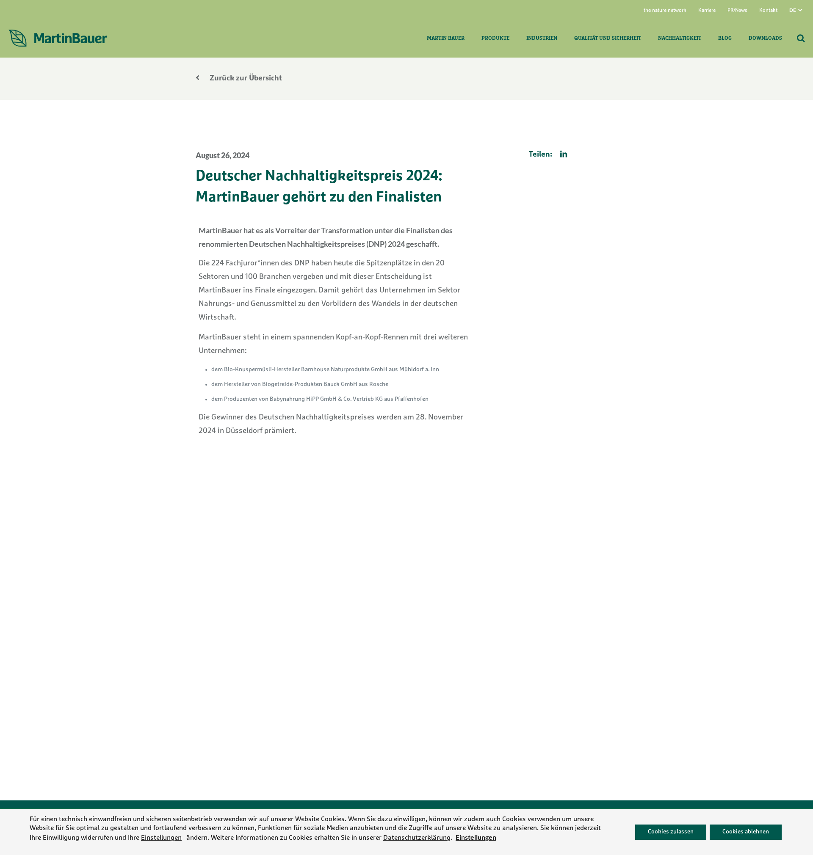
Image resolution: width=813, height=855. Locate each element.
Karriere (707, 10)
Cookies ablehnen (745, 831)
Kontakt (768, 10)
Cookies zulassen (671, 831)
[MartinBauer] (57, 38)
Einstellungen (161, 837)
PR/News (737, 10)
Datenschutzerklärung (417, 837)
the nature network (665, 10)
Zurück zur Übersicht (245, 79)
